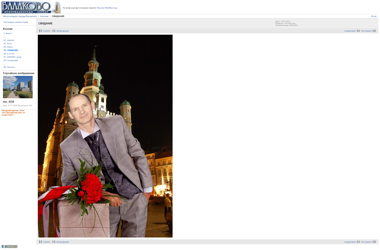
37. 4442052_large (13, 57)
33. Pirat (8, 43)
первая (46, 31)
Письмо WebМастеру (107, 8)
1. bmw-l (8, 33)
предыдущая (62, 31)
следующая (350, 31)
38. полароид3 (11, 60)
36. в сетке (9, 53)
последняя (366, 31)
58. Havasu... (10, 67)
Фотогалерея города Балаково (20, 16)
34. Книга (8, 47)
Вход (373, 16)
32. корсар (9, 40)
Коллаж (44, 16)
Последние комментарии (16, 22)
